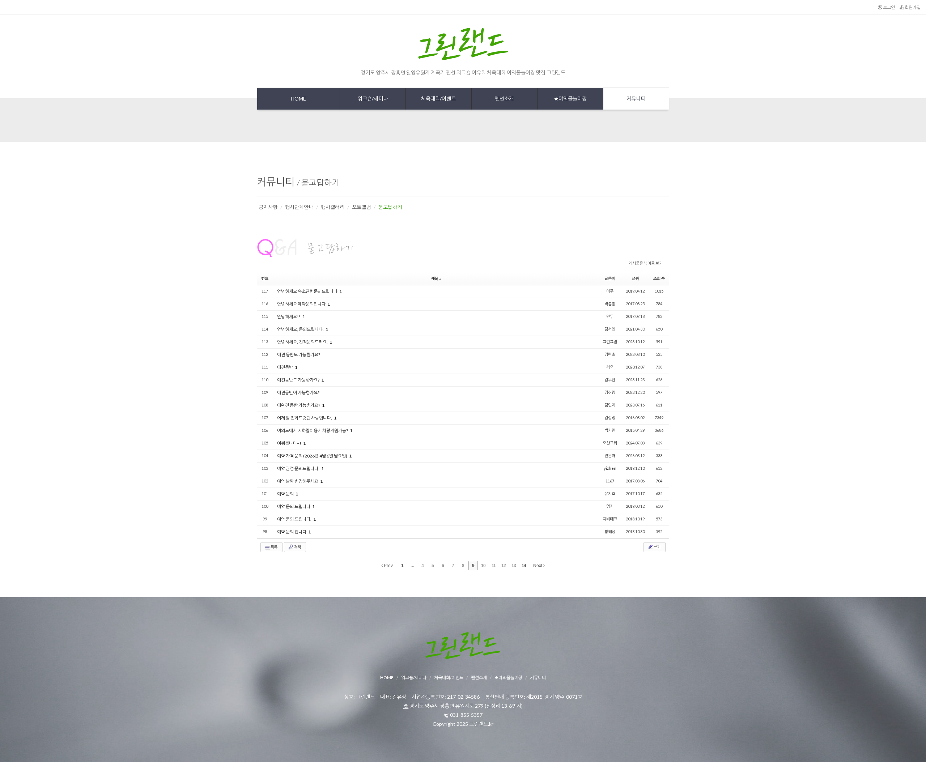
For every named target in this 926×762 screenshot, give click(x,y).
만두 (609, 316)
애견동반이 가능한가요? (298, 392)
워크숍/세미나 (413, 677)
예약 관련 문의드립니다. (298, 468)
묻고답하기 (320, 182)
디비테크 (610, 518)
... (412, 565)
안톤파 (609, 455)
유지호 (609, 493)
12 (503, 565)
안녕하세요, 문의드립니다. (300, 329)
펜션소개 (479, 677)
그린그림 (610, 341)
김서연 (609, 329)
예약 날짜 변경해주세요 (298, 481)
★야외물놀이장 (508, 677)
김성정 (609, 417)
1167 (610, 480)
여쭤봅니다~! (289, 443)
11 (494, 565)
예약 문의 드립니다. (294, 519)
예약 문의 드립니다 (294, 506)
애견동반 (285, 367)
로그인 (888, 7)
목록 (273, 547)
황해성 (609, 531)
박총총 (609, 303)
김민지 (609, 405)
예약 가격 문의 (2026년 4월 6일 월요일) (312, 456)
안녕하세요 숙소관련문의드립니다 (307, 291)
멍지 (609, 506)
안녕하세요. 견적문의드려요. (302, 342)
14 (524, 565)
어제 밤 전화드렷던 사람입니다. (305, 418)
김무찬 (609, 379)
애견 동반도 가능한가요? (298, 354)
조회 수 (659, 278)
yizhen (610, 468)
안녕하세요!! (289, 316)
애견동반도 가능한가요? (298, 380)
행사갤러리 (332, 207)
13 (513, 565)
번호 (264, 278)
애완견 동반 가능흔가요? (299, 405)
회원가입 (912, 7)
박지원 (609, 430)
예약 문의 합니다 (292, 532)
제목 (434, 278)
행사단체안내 (299, 207)
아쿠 (609, 291)
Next (538, 565)
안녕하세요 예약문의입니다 (301, 304)
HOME (387, 677)
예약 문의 (285, 494)
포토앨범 (361, 207)
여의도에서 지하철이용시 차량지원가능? (313, 430)
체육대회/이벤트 (448, 677)
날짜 (635, 278)
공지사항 (268, 207)
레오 (609, 367)
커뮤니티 (275, 181)
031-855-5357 (466, 715)
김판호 (609, 354)
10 (483, 565)
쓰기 (656, 547)
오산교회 (610, 442)
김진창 (609, 392)
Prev (388, 565)
